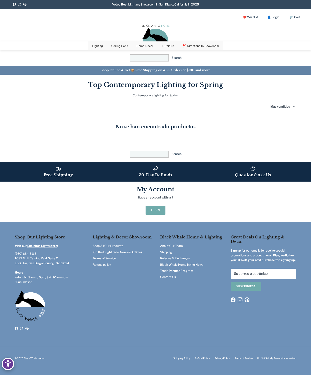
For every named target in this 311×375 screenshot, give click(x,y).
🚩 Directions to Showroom (201, 46)
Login (155, 210)
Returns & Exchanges (175, 258)
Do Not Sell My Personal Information (276, 358)
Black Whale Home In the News (181, 264)
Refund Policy (202, 358)
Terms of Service (104, 258)
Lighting (97, 46)
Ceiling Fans (119, 46)
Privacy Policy (222, 358)
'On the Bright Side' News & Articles (117, 252)
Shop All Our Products (108, 246)
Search (177, 57)
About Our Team (171, 246)
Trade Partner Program (176, 270)
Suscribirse (246, 286)
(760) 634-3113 (25, 253)
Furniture (168, 46)
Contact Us (168, 277)
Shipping (166, 252)
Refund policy (102, 264)
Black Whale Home (34, 358)
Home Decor (144, 46)
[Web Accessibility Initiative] (8, 364)
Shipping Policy (181, 358)
